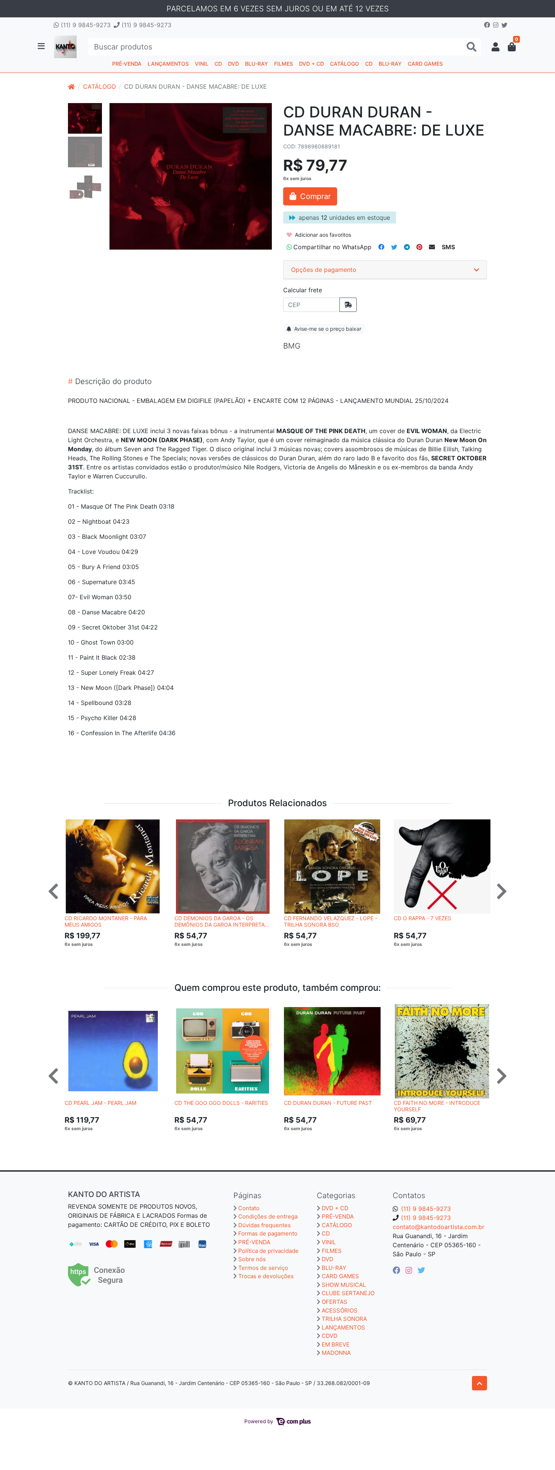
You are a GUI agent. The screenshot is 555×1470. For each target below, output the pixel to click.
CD (218, 63)
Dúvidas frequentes (264, 1225)
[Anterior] (53, 891)
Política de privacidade (268, 1250)
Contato (248, 1208)
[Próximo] (502, 891)
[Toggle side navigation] (42, 46)
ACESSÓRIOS (340, 1310)
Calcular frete (302, 290)
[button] (495, 47)
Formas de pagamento (268, 1233)
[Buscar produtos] (471, 47)
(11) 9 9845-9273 (85, 25)
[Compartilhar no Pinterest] (419, 247)
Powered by (259, 1421)
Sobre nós (252, 1259)
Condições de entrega (268, 1216)
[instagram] (410, 1270)
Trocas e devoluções (266, 1276)
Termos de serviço (263, 1267)
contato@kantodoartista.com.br (438, 1227)
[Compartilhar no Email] (432, 247)
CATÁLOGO (344, 63)
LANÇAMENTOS (168, 63)
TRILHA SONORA (344, 1318)
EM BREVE (336, 1344)
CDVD (330, 1335)
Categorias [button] (336, 1195)
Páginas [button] (247, 1195)
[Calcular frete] (348, 305)
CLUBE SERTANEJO (348, 1293)
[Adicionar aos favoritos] (74, 826)
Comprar (116, 955)
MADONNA (336, 1352)
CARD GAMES (425, 63)
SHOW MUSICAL (344, 1284)
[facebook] (397, 1270)
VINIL (201, 63)
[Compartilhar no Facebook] (381, 247)
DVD (233, 63)
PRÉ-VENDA (127, 63)
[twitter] (421, 1270)
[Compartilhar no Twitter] (394, 247)
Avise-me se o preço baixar (327, 328)
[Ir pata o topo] (479, 1383)
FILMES (283, 63)
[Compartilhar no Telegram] (407, 247)
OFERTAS (334, 1301)
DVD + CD (311, 63)
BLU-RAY (256, 63)
